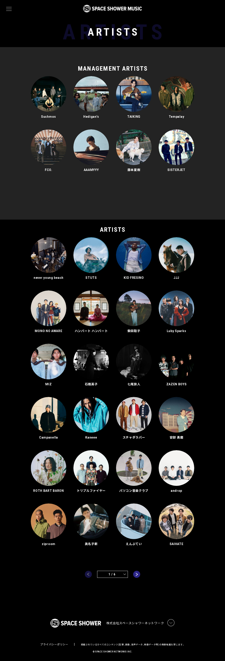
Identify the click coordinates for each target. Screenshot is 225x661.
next (136, 574)
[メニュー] (9, 9)
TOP (216, 650)
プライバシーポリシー (54, 644)
